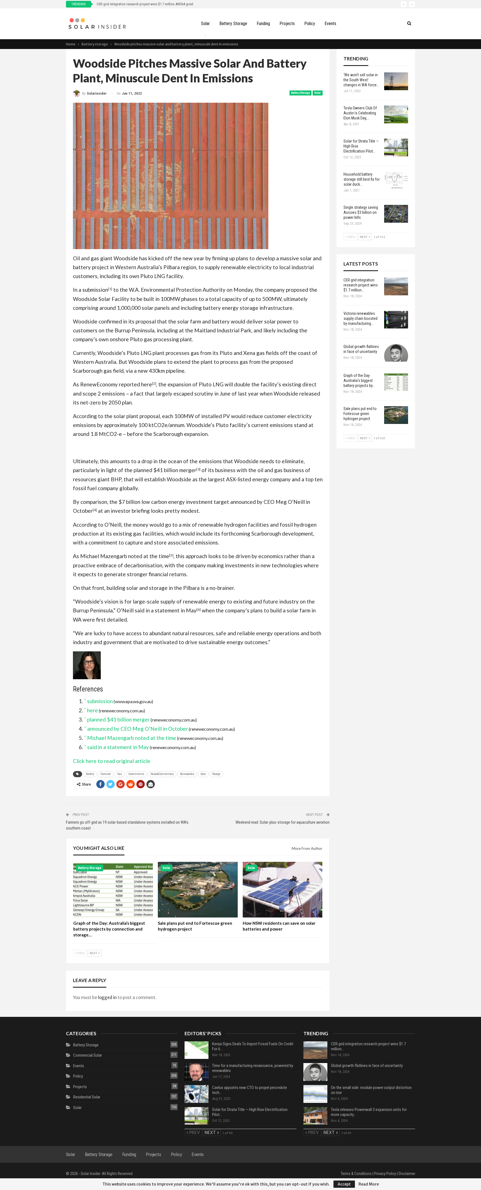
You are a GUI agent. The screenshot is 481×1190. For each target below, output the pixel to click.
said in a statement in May (166, 610)
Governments (136, 774)
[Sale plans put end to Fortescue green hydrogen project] (198, 890)
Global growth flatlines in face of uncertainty (367, 1065)
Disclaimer (407, 1173)
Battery (90, 774)
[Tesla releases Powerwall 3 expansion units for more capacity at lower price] (315, 1116)
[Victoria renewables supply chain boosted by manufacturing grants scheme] (396, 320)
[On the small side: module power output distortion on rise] (315, 1094)
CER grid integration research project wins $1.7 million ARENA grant (146, 4)
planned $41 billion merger (165, 470)
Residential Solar (86, 1097)
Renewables (187, 774)
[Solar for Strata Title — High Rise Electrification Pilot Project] (396, 147)
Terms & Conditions (356, 1173)
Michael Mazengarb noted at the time (124, 556)
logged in (107, 997)
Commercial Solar (87, 1055)
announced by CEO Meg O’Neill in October (137, 728)
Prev (81, 953)
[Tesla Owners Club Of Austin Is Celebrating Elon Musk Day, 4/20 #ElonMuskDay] (396, 114)
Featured (105, 774)
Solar (205, 23)
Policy (309, 23)
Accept (344, 1184)
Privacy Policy (385, 1173)
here (146, 384)
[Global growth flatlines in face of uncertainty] (396, 353)
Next (94, 953)
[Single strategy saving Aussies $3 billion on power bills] (396, 214)
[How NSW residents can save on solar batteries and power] (283, 890)
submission (95, 289)
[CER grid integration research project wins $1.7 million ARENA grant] (396, 286)
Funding (263, 23)
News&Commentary (162, 774)
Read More (369, 1184)
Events (330, 23)
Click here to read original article (111, 761)
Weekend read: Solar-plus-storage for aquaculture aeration (282, 822)
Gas (119, 774)
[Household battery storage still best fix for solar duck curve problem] (396, 181)
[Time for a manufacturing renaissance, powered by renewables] (196, 1072)
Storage (216, 774)
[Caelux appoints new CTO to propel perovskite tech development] (196, 1094)
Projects (287, 23)
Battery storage (233, 23)
